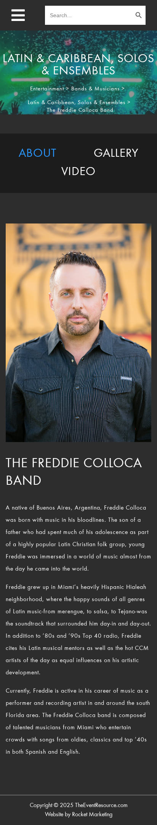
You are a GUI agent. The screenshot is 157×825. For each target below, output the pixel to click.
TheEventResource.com (101, 805)
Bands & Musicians (95, 89)
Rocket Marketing (92, 815)
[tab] (37, 154)
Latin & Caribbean (51, 103)
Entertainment (47, 89)
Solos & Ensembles (101, 103)
